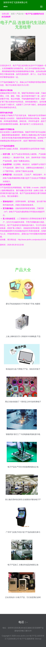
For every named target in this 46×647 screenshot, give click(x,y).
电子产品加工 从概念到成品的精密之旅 (23, 565)
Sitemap (38, 639)
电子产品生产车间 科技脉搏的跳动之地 (23, 467)
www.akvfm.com (22, 636)
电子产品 (33, 636)
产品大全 (20, 14)
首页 (13, 14)
